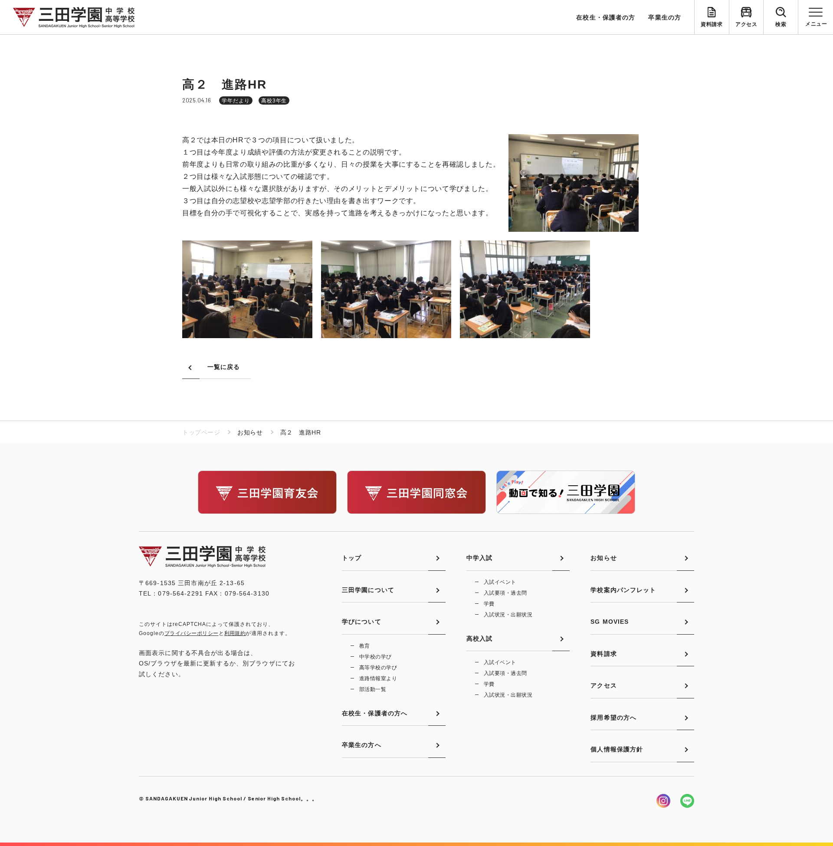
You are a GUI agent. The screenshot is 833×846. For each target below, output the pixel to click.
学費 (489, 604)
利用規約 (235, 633)
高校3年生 (274, 101)
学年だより (236, 101)
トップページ (201, 432)
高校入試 (479, 638)
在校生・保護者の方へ (374, 713)
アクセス (746, 24)
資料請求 (711, 24)
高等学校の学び (378, 668)
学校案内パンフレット (623, 589)
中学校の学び (375, 657)
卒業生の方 (664, 17)
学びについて (361, 621)
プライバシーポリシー (191, 633)
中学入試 (479, 557)
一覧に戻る (223, 366)
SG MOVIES (609, 621)
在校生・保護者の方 (605, 17)
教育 (364, 646)
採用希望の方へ (613, 717)
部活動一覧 (372, 689)
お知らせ (603, 557)
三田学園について (368, 589)
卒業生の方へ (361, 744)
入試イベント (500, 582)
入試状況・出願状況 (508, 615)
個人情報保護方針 (616, 749)
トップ (351, 557)
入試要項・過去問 (505, 593)
